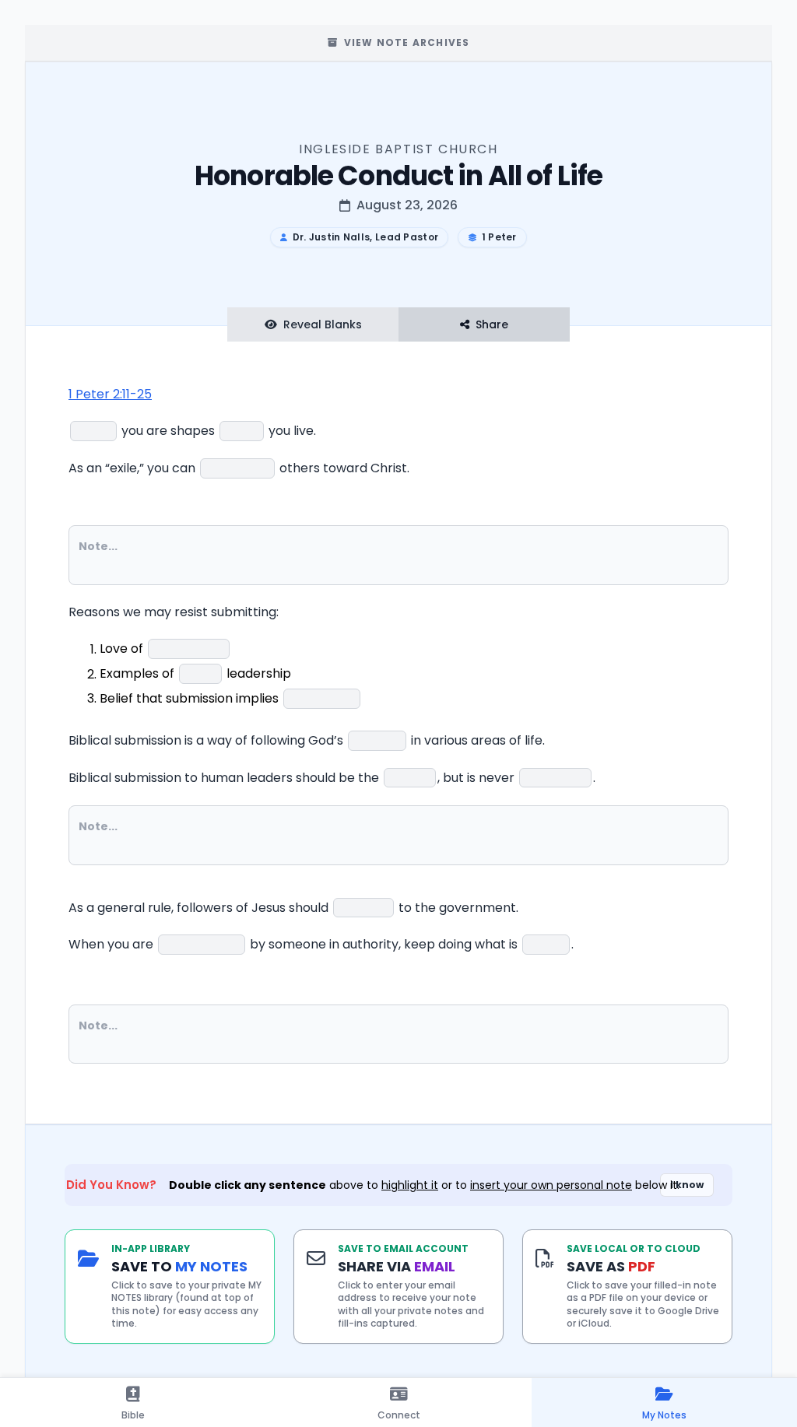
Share (492, 324)
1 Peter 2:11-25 (110, 394)
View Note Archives (407, 42)
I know (687, 1184)
